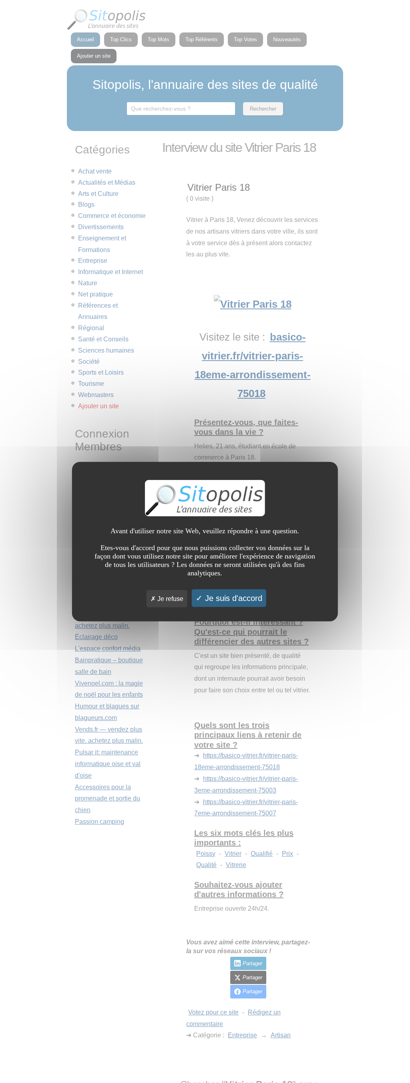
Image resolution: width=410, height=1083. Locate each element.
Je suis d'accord (232, 598)
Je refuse (169, 598)
